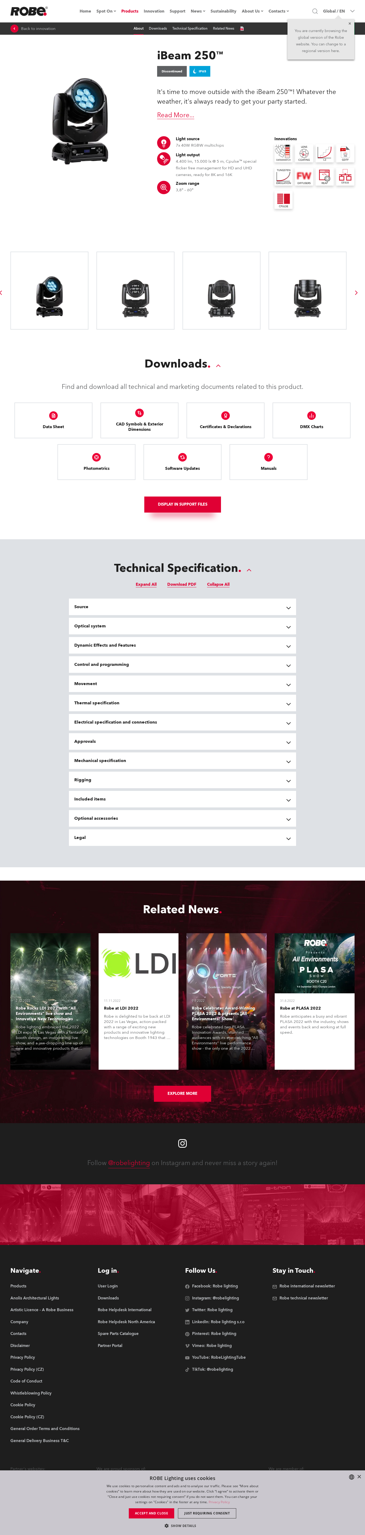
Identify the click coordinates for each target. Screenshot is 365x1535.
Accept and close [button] (151, 1513)
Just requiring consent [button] (207, 1513)
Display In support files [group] (182, 504)
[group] (356, 293)
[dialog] (182, 1502)
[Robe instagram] (182, 1143)
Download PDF (181, 584)
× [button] (359, 1477)
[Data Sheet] (242, 28)
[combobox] (351, 1477)
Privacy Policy (219, 1502)
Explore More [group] (182, 1093)
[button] (182, 1525)
